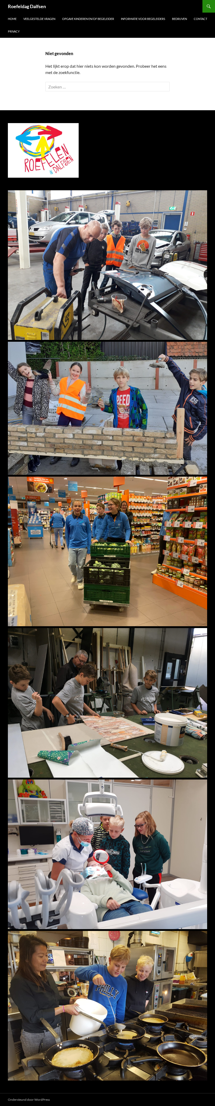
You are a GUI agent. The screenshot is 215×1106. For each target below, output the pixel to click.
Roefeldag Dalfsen (27, 6)
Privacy (14, 31)
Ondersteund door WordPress (29, 1100)
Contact (200, 18)
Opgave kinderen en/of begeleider (88, 18)
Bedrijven (179, 18)
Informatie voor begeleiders (143, 18)
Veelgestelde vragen (39, 18)
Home (12, 18)
